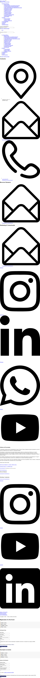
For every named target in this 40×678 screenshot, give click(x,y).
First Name (2, 632)
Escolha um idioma (3, 26)
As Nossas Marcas (5, 3)
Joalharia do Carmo (7, 10)
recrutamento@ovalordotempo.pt (4, 473)
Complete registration (3, 646)
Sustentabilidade (5, 21)
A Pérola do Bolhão (7, 13)
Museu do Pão (6, 4)
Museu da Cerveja (7, 11)
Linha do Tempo (7, 19)
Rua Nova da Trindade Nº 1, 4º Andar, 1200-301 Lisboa (8, 464)
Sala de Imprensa (5, 24)
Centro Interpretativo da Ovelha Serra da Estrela (13, 7)
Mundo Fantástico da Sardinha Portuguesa (12, 5)
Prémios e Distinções (8, 20)
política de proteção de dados (9, 672)
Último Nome (2, 664)
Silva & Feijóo (6, 16)
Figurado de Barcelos (8, 15)
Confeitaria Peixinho (8, 12)
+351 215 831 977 (2, 468)
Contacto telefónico (3, 668)
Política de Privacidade (3, 612)
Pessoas (3, 23)
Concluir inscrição (3, 676)
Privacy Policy (11, 644)
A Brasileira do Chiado (8, 8)
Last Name (2, 634)
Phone (1, 638)
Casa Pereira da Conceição (9, 14)
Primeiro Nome (2, 662)
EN (2, 30)
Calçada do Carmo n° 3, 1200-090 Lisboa (6, 466)
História (3, 17)
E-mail (1, 636)
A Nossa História (7, 18)
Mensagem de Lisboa (8, 9)
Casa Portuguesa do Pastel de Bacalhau (11, 6)
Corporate (4, 22)
